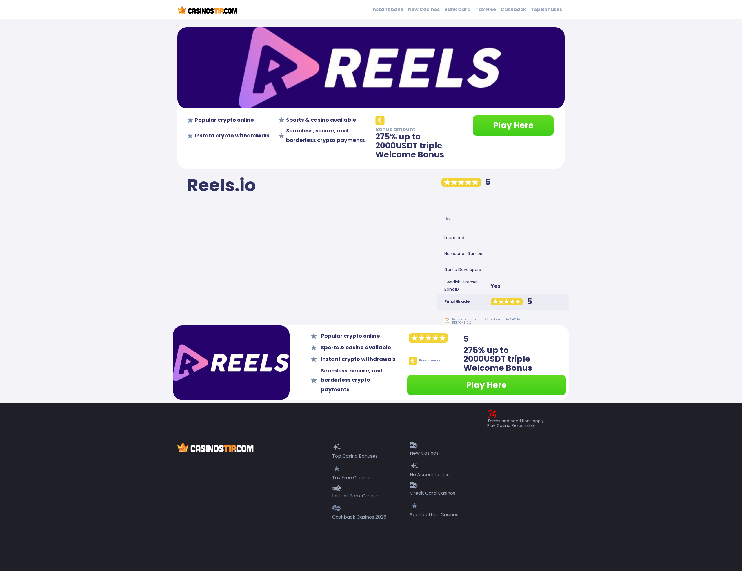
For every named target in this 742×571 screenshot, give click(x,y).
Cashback (513, 9)
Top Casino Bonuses (355, 456)
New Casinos (424, 9)
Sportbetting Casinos (434, 514)
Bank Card (457, 9)
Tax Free (485, 9)
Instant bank (387, 9)
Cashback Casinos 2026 (359, 517)
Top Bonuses (546, 9)
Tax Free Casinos (351, 477)
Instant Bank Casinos (356, 495)
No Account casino (431, 474)
